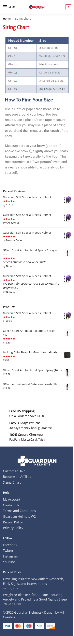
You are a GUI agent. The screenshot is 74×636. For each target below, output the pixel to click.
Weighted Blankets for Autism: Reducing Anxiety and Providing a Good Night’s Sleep (35, 597)
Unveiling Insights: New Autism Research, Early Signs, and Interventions (33, 581)
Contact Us (11, 505)
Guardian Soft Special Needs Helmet (27, 197)
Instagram (10, 556)
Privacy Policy (13, 528)
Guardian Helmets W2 (19, 516)
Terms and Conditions (19, 511)
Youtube (9, 562)
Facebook (10, 545)
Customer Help (14, 471)
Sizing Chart (12, 482)
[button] (68, 7)
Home (7, 18)
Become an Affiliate (17, 476)
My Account (11, 499)
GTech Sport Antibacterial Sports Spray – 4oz (30, 252)
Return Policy (13, 522)
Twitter (8, 550)
